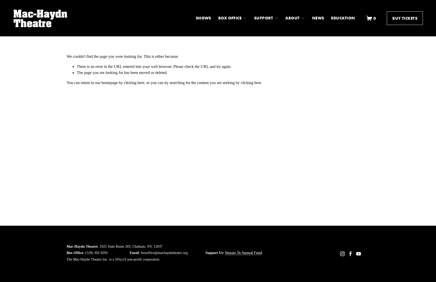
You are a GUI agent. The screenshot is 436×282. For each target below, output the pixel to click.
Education (343, 17)
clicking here (134, 83)
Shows (203, 17)
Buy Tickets (404, 18)
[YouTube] (358, 253)
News (318, 17)
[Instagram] (342, 253)
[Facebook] (350, 253)
